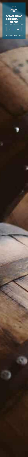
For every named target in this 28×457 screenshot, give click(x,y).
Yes (18, 29)
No (9, 29)
